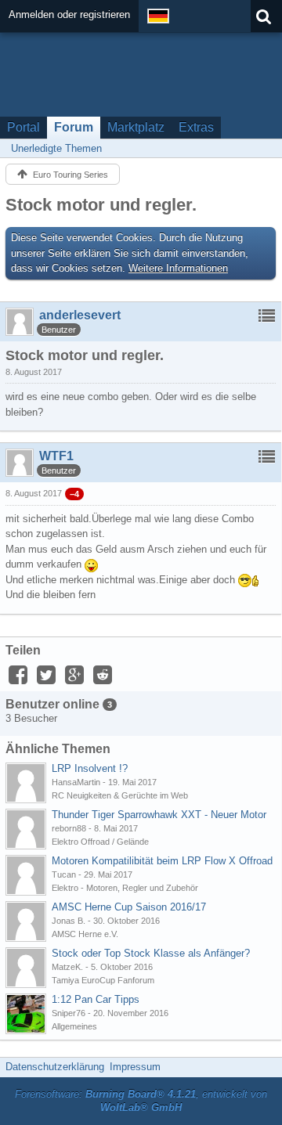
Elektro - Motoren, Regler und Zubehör (125, 887)
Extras (196, 127)
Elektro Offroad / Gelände (100, 841)
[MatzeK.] (25, 967)
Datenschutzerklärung (54, 1067)
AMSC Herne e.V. (85, 934)
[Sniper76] (25, 1013)
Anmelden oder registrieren (69, 14)
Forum (73, 127)
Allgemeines (74, 1026)
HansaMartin (76, 782)
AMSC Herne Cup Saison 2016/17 (129, 907)
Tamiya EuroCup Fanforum (103, 980)
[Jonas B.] (25, 921)
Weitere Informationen (178, 268)
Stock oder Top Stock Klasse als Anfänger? (151, 953)
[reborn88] (25, 829)
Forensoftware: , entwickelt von (141, 1100)
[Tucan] (25, 875)
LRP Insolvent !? (90, 768)
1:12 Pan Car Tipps (95, 999)
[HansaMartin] (25, 783)
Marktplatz (135, 127)
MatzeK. (67, 967)
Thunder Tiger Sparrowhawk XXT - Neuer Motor (159, 814)
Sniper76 (68, 1013)
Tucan (64, 874)
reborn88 (69, 828)
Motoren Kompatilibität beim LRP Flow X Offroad (162, 861)
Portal (23, 127)
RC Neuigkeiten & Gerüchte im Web (120, 795)
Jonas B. (68, 920)
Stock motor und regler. (101, 205)
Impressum (135, 1067)
